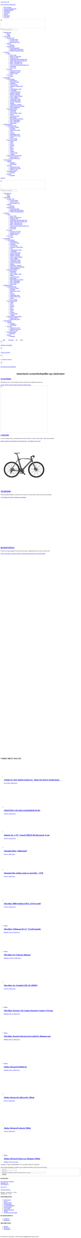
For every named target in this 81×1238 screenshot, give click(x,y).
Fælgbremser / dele (15, 134)
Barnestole (12, 83)
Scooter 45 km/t (14, 41)
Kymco (12, 144)
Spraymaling (13, 123)
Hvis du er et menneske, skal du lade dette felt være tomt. (16, 1172)
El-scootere (20, 385)
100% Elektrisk (7, 160)
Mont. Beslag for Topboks (16, 118)
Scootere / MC (10, 38)
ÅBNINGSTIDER (8, 10)
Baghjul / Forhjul (14, 127)
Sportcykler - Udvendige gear (28, 441)
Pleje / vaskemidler (15, 121)
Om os (5, 1201)
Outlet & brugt (7, 32)
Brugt (8, 33)
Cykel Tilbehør (10, 79)
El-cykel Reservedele (25, 553)
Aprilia (12, 141)
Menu (21, 340)
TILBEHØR (7, 77)
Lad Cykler (13, 67)
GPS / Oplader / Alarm (16, 113)
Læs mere (15, 1162)
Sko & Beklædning (15, 107)
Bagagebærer (13, 80)
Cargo (11, 76)
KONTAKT (7, 15)
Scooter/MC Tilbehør (13, 497)
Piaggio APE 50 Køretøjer (16, 49)
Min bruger (6, 1227)
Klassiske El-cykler (15, 72)
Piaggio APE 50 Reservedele (14, 155)
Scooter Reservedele (12, 140)
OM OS (6, 14)
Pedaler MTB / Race (15, 99)
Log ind (6, 1226)
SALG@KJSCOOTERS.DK (8, 4)
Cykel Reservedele (11, 126)
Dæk (11, 131)
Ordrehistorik (7, 1229)
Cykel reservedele (15, 553)
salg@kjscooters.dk (5, 1189)
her (46, 1167)
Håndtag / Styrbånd (15, 93)
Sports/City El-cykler (15, 70)
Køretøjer (12, 162)
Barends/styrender (14, 82)
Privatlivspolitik (8, 1207)
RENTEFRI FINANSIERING (8, 367)
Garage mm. (13, 111)
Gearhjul (12, 133)
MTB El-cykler (14, 73)
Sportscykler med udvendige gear (18, 60)
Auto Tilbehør (22, 497)
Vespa (11, 150)
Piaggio (12, 148)
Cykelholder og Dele (15, 100)
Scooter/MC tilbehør (12, 109)
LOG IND (6, 17)
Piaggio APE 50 (14, 157)
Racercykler (13, 66)
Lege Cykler (13, 55)
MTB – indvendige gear (16, 62)
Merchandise (13, 117)
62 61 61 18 (4, 1187)
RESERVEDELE (8, 124)
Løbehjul (9, 161)
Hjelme (12, 114)
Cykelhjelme (13, 90)
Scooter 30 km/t (14, 39)
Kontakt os (6, 1218)
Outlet (8, 35)
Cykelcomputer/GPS (15, 92)
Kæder (12, 137)
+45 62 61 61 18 (5, 2)
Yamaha (12, 151)
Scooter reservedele (5, 553)
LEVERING (7, 11)
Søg (17, 340)
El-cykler (38, 441)
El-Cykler (9, 69)
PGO (11, 147)
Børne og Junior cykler (6, 441)
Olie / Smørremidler (15, 120)
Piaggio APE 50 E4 (15, 158)
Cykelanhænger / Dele (15, 89)
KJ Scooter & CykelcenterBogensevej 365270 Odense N (7, 1183)
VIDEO (6, 1211)
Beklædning (13, 110)
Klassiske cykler (14, 58)
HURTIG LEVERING (6, 345)
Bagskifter (12, 128)
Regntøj (12, 103)
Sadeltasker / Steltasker (16, 104)
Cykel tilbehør (4, 497)
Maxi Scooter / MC (15, 42)
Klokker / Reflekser (15, 94)
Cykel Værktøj (14, 84)
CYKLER (6, 52)
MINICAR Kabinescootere (17, 50)
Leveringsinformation (9, 1205)
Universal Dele (14, 152)
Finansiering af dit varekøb (10, 1212)
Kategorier (11, 340)
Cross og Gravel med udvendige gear (19, 65)
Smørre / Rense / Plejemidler (17, 106)
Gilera (11, 143)
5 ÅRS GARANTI (5, 352)
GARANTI (7, 13)
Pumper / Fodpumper (15, 101)
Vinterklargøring (8, 1204)
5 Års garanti (7, 1208)
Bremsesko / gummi (15, 130)
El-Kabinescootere (14, 48)
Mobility (9, 43)
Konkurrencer (7, 1200)
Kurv (4, 340)
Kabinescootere (11, 46)
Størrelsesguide (7, 1202)
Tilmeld (4, 1174)
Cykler (8, 53)
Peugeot (12, 145)
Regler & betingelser (9, 1209)
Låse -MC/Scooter (14, 116)
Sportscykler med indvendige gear (18, 59)
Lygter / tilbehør (14, 97)
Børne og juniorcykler (15, 56)
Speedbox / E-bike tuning (16, 86)
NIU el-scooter (7, 7)
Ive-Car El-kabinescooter (10, 8)
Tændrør (12, 154)
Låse (11, 87)
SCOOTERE (7, 36)
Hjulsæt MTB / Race (15, 135)
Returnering (7, 1220)
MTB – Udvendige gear (16, 63)
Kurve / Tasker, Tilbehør (16, 96)
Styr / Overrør (13, 138)
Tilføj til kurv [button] (14, 783)
